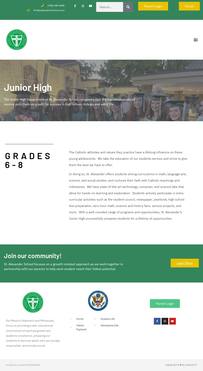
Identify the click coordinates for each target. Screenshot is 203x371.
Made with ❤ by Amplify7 (181, 364)
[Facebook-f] (75, 6)
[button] (195, 40)
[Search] (128, 7)
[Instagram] (83, 6)
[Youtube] (91, 6)
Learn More (185, 263)
